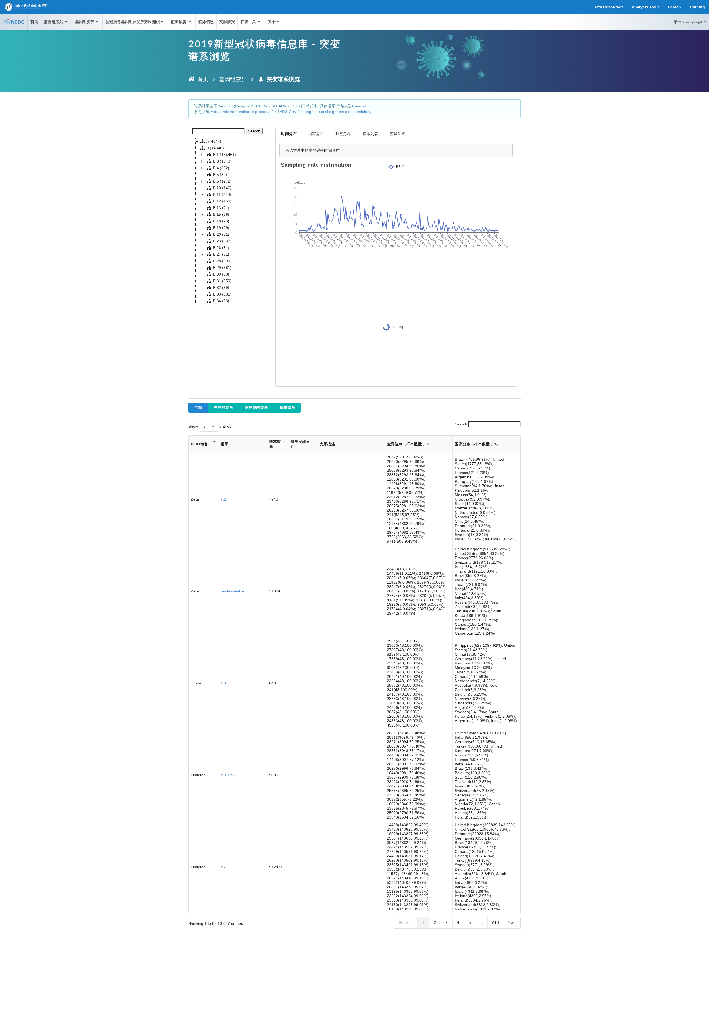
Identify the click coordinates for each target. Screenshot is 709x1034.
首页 (34, 22)
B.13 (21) (221, 208)
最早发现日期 (300, 444)
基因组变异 (84, 22)
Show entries (209, 426)
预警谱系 (287, 408)
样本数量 (275, 444)
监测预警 (179, 22)
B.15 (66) (221, 214)
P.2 (223, 499)
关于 (272, 22)
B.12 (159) (222, 201)
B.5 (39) (220, 174)
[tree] (230, 221)
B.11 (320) (222, 194)
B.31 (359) (222, 281)
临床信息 (206, 22)
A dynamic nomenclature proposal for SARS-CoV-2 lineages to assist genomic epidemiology (291, 111)
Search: (461, 424)
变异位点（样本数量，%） (410, 444)
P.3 (223, 683)
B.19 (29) (221, 227)
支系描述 (327, 444)
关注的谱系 (223, 408)
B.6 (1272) (222, 181)
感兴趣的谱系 (256, 408)
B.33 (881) (222, 294)
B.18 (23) (221, 221)
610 (495, 923)
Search (254, 131)
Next (512, 923)
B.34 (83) (221, 301)
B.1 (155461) (224, 154)
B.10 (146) (222, 188)
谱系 (224, 444)
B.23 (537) (222, 241)
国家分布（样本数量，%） (478, 444)
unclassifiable (232, 591)
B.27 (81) (221, 254)
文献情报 (227, 22)
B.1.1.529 (229, 775)
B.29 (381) (222, 267)
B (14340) (215, 148)
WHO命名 (199, 444)
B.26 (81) (221, 247)
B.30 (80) (221, 274)
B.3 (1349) (222, 161)
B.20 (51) (221, 234)
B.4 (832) (221, 168)
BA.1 (225, 867)
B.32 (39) (221, 287)
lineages (359, 106)
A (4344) (213, 141)
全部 (198, 408)
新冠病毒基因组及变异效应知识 (133, 22)
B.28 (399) (222, 261)
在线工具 (248, 22)
